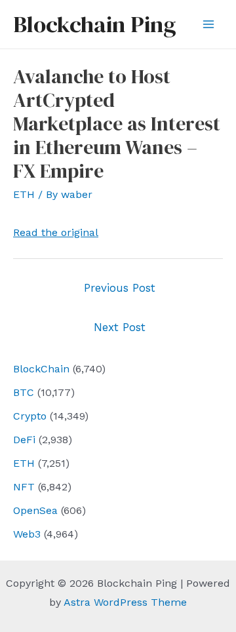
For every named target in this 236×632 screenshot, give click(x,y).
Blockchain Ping (94, 24)
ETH (24, 463)
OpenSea (35, 510)
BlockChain (41, 369)
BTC (23, 392)
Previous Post (119, 287)
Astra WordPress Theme (125, 602)
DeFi (24, 439)
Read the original (55, 232)
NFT (24, 487)
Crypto (30, 416)
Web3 (27, 534)
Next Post (120, 327)
